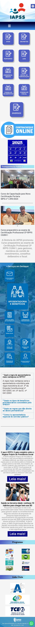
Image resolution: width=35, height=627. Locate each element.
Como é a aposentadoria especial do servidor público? (16, 416)
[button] (33, 6)
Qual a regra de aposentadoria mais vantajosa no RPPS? (17, 376)
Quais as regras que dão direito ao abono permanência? (17, 410)
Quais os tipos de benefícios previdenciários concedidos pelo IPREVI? (17, 402)
